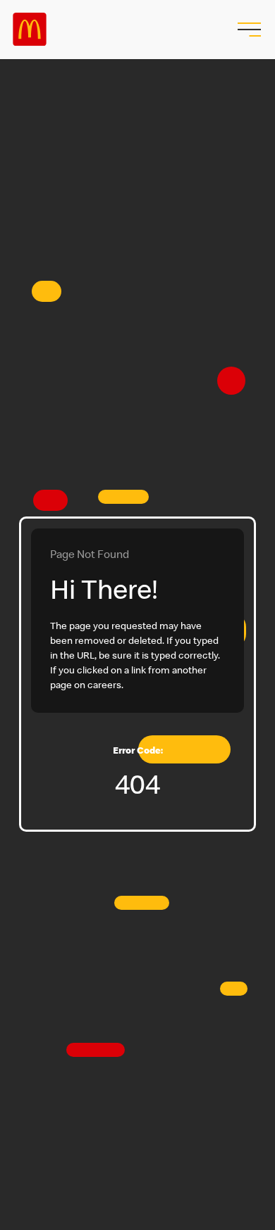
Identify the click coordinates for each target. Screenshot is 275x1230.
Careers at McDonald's (29, 29)
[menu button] (247, 30)
